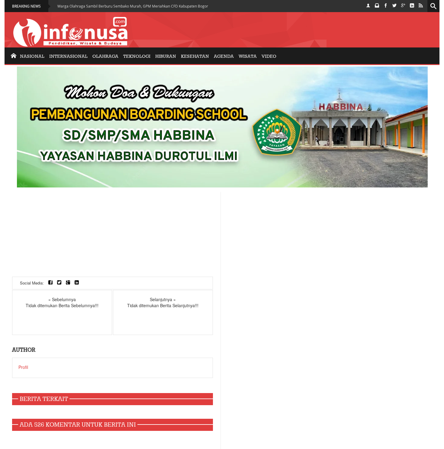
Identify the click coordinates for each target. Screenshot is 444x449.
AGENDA (224, 56)
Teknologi (136, 56)
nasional (32, 56)
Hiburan (165, 56)
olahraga (105, 56)
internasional (68, 56)
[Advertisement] (112, 234)
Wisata (248, 56)
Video (269, 56)
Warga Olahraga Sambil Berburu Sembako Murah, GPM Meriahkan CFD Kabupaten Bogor (132, 6)
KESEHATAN (195, 56)
